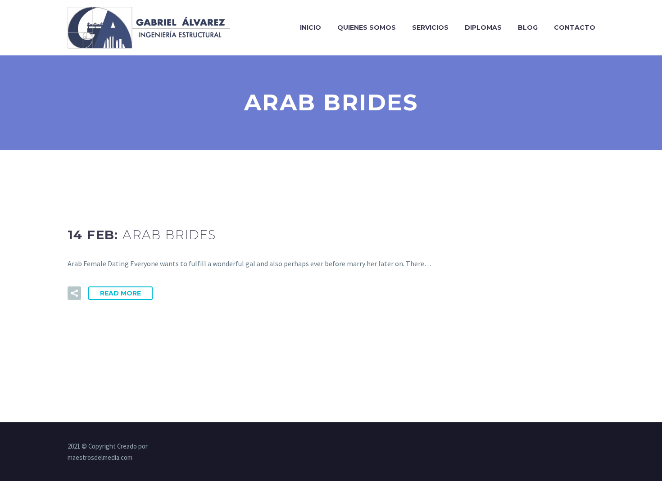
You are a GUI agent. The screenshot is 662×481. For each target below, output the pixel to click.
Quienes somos (366, 27)
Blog (528, 27)
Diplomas (483, 27)
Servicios (430, 27)
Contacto (574, 27)
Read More (120, 293)
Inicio (310, 27)
